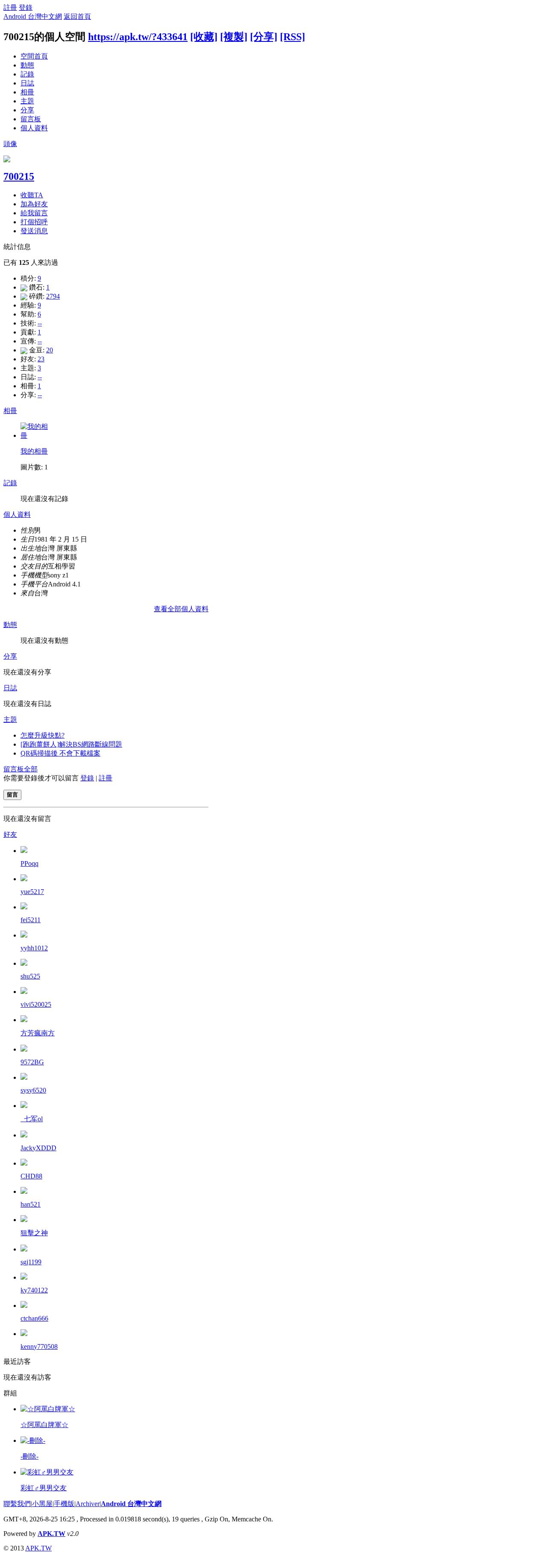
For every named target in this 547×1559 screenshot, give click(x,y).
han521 (31, 1204)
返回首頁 (77, 16)
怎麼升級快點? (43, 735)
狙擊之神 (34, 1233)
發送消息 (34, 230)
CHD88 (31, 1176)
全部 (31, 769)
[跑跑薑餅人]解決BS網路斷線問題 (71, 744)
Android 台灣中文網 (32, 16)
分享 (27, 110)
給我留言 (34, 213)
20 (49, 350)
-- (40, 323)
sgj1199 (31, 1262)
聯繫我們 (17, 1503)
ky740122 (34, 1290)
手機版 (64, 1503)
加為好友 (34, 204)
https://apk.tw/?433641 (138, 36)
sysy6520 (33, 1090)
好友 (10, 834)
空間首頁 (34, 56)
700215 (18, 176)
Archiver (88, 1503)
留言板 (31, 119)
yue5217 (32, 891)
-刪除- (29, 1456)
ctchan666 (34, 1318)
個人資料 (34, 128)
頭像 (10, 143)
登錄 (25, 7)
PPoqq (29, 863)
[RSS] (292, 36)
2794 (53, 296)
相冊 (27, 92)
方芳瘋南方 (38, 1033)
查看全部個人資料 (181, 608)
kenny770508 (39, 1346)
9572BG (32, 1062)
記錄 (27, 74)
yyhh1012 (34, 948)
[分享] (263, 36)
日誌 (27, 83)
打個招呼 (34, 222)
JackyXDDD (38, 1148)
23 (41, 359)
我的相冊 (34, 451)
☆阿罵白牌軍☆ (44, 1424)
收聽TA (32, 195)
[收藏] (204, 36)
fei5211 (31, 919)
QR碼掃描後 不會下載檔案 (60, 753)
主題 (27, 101)
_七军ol (32, 1118)
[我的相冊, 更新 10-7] (35, 435)
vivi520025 (36, 1004)
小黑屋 (42, 1503)
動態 (27, 65)
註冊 (10, 7)
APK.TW (51, 1533)
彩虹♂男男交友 (44, 1488)
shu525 (30, 976)
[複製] (233, 36)
